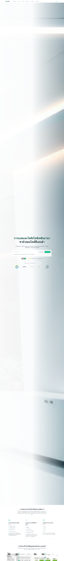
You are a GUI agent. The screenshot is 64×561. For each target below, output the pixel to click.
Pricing (19, 1)
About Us (23, 1)
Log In (57, 1)
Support (37, 1)
